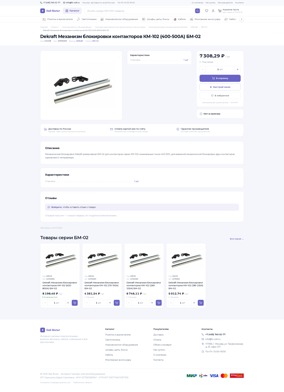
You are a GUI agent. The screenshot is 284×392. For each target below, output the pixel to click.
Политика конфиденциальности (55, 382)
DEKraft (194, 27)
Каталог (55, 27)
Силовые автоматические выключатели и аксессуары (120, 27)
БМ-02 (204, 27)
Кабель (182, 19)
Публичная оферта (82, 382)
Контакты (239, 2)
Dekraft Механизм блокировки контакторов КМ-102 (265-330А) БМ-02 (143, 285)
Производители (225, 2)
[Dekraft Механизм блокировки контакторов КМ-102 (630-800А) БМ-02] (60, 258)
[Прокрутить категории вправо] (242, 19)
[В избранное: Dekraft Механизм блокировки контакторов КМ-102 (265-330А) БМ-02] (160, 247)
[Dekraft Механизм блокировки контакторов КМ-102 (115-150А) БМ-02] (102, 258)
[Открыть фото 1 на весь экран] (81, 85)
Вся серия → (237, 239)
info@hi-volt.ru (73, 2)
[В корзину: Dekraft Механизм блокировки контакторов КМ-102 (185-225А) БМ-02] (201, 303)
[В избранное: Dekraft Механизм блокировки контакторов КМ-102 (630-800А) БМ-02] (76, 247)
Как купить (210, 2)
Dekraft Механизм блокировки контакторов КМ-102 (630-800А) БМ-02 (59, 285)
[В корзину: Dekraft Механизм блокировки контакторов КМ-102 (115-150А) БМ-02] (117, 303)
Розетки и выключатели (60, 19)
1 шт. (186, 60)
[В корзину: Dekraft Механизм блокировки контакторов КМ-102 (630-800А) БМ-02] (75, 303)
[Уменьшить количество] (203, 69)
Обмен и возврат (162, 344)
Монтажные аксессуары (207, 19)
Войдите (56, 207)
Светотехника (89, 19)
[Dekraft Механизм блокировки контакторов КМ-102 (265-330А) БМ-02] (144, 258)
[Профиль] (213, 11)
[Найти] (197, 10)
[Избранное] (207, 11)
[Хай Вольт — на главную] (50, 10)
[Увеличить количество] (238, 69)
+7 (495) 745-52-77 (51, 2)
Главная (44, 27)
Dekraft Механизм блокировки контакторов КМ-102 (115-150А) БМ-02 (101, 285)
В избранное (222, 95)
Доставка (158, 334)
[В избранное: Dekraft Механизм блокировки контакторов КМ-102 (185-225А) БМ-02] (202, 247)
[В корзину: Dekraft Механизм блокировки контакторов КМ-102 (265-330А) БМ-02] (159, 303)
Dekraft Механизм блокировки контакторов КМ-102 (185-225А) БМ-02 (185, 285)
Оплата (157, 339)
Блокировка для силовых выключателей (168, 27)
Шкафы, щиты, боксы (158, 19)
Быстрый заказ (221, 87)
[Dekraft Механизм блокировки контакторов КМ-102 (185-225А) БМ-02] (186, 258)
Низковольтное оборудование (121, 19)
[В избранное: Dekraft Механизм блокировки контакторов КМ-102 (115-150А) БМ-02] (118, 247)
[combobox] (143, 11)
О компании (197, 2)
